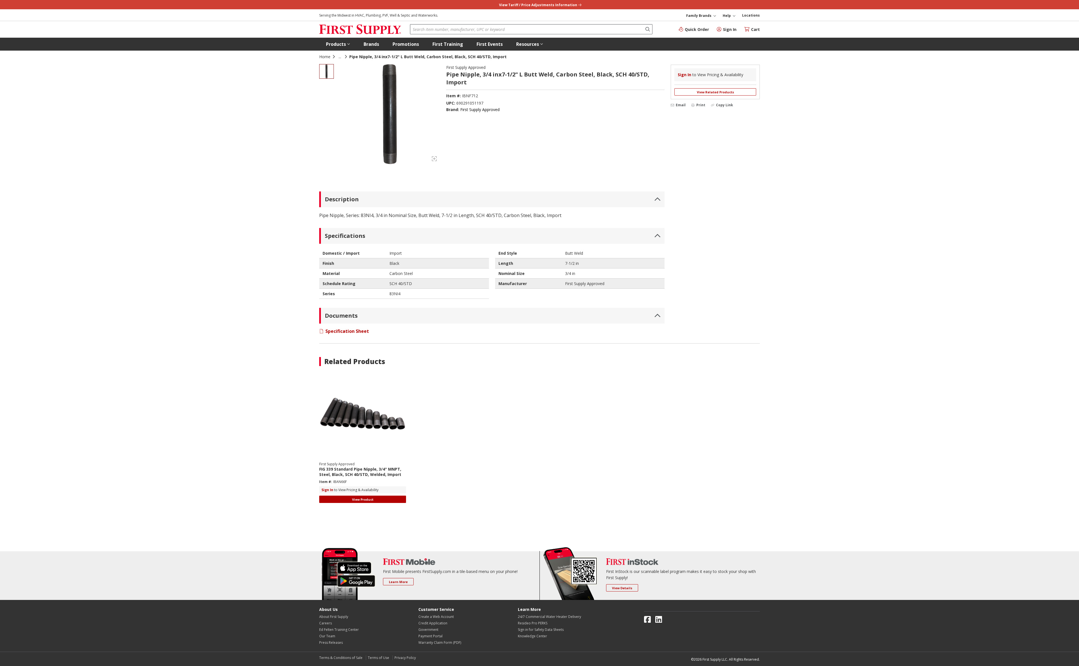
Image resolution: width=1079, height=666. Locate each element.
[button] (338, 44)
